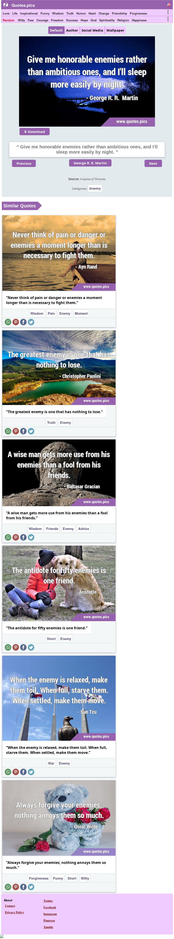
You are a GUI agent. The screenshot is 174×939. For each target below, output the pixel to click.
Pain (51, 313)
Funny (45, 13)
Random (8, 20)
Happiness (139, 20)
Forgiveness (138, 13)
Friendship (119, 13)
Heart (92, 13)
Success (72, 20)
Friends (52, 528)
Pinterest (49, 920)
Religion (123, 20)
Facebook (50, 907)
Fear (31, 20)
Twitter (48, 900)
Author (72, 30)
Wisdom (58, 13)
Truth (70, 13)
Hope (84, 20)
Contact (10, 905)
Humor (81, 13)
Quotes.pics (23, 5)
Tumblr (48, 927)
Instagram (50, 914)
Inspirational (29, 13)
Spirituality (107, 20)
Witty (21, 20)
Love (6, 13)
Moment (81, 313)
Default (56, 30)
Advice (83, 528)
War (51, 763)
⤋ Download (34, 131)
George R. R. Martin (90, 163)
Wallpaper (115, 30)
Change (104, 13)
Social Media (92, 30)
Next (153, 163)
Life (14, 13)
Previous (24, 163)
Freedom (57, 20)
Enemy (95, 188)
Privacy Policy (14, 912)
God (94, 20)
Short (51, 638)
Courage (42, 20)
